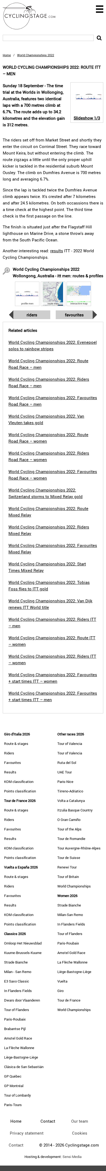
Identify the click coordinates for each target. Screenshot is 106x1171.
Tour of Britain (68, 876)
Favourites (74, 314)
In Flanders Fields (18, 990)
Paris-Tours (13, 1104)
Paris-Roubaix (15, 1019)
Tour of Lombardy (17, 1095)
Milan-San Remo (70, 914)
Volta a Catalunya (71, 800)
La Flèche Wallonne (19, 1047)
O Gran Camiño (68, 819)
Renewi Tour (67, 867)
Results (10, 772)
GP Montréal (13, 1085)
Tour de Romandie (71, 838)
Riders (32, 314)
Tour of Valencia (69, 743)
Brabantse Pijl (15, 1028)
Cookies (79, 1133)
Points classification (20, 791)
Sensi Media (72, 1156)
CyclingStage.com (33, 16)
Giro (60, 990)
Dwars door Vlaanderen (22, 1000)
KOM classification (18, 781)
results (56, 250)
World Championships (74, 886)
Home (7, 55)
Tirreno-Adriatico (70, 791)
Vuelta (62, 981)
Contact (16, 1145)
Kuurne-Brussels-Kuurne (23, 952)
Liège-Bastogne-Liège (21, 1057)
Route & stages (16, 743)
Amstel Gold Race (18, 1038)
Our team (79, 1121)
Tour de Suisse (68, 857)
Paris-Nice (65, 781)
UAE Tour (64, 772)
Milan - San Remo (17, 971)
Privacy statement (26, 1133)
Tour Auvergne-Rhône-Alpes (79, 848)
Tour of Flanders (16, 1009)
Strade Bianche (16, 962)
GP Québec (12, 1076)
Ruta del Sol (66, 762)
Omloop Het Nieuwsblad (23, 943)
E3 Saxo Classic (16, 981)
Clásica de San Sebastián (23, 1066)
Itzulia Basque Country (75, 810)
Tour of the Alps (69, 829)
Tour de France (68, 1000)
